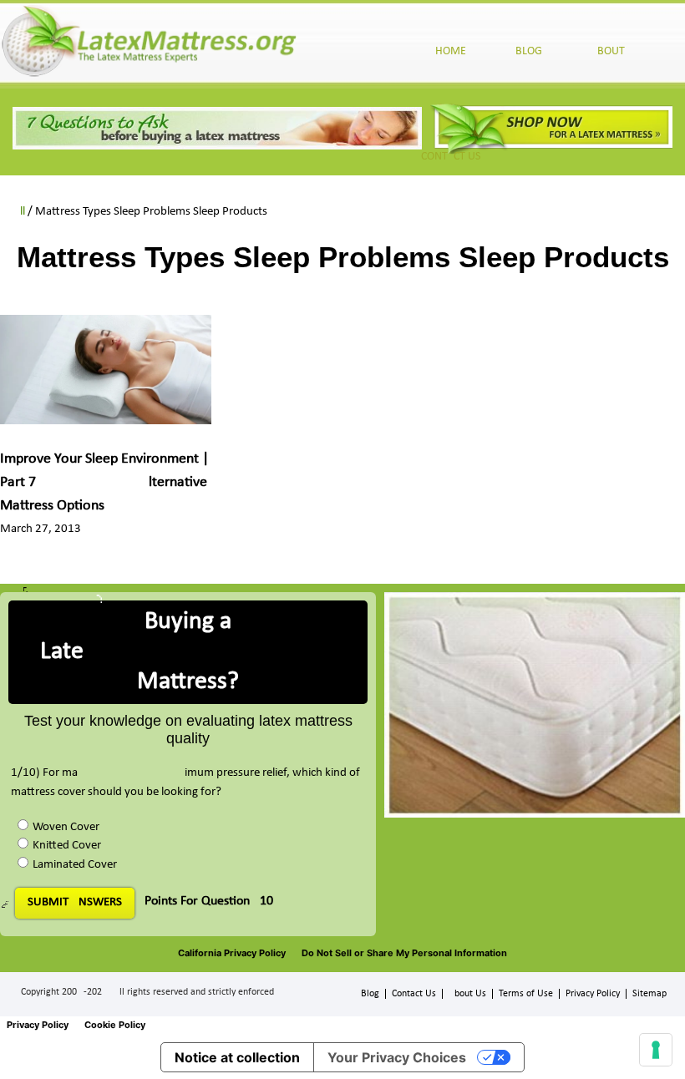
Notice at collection (237, 1057)
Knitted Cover (67, 845)
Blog (370, 994)
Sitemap (649, 994)
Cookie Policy (114, 1025)
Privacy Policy (593, 994)
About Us (467, 994)
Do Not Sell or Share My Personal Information (404, 953)
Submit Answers (75, 902)
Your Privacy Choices (396, 1057)
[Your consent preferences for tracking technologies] (656, 1050)
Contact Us (414, 994)
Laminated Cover (75, 865)
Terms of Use (526, 994)
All (19, 211)
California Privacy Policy (232, 953)
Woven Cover (66, 827)
